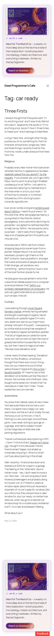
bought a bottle (12, 372)
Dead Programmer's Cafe (19, 85)
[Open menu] (48, 86)
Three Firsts (15, 111)
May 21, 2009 (10, 520)
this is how (38, 369)
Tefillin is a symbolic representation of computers (24, 287)
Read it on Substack (20, 70)
